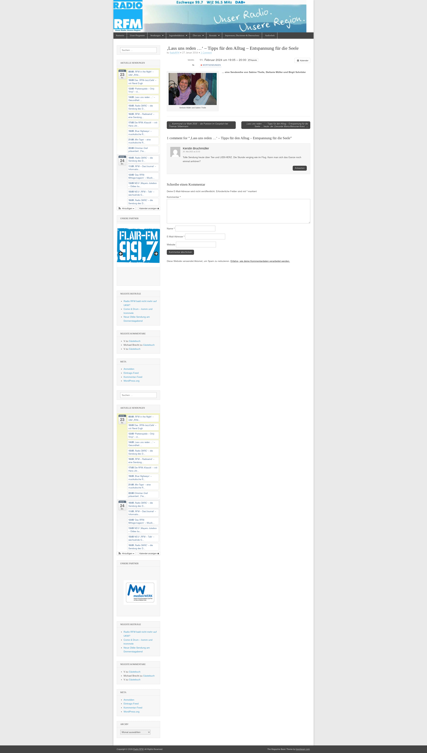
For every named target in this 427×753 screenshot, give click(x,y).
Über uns (197, 35)
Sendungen (155, 35)
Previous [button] (121, 253)
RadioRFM (174, 53)
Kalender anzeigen (148, 208)
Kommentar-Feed (133, 377)
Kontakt (213, 35)
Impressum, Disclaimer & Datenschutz (242, 35)
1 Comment (206, 53)
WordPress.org (131, 380)
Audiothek (270, 35)
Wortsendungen (211, 65)
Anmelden (129, 369)
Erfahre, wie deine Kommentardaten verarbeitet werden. (260, 261)
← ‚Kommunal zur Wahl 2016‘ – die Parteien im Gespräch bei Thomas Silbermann (198, 125)
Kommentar (174, 197)
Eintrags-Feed (131, 373)
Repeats (254, 60)
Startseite (120, 35)
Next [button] (155, 253)
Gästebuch (134, 341)
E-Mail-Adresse (175, 236)
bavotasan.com (303, 749)
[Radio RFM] (213, 16)
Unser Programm (137, 35)
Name (171, 228)
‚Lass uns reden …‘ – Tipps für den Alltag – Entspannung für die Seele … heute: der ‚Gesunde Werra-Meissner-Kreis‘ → (277, 125)
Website (171, 244)
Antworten (300, 168)
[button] (126, 208)
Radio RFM (138, 749)
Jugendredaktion (176, 35)
